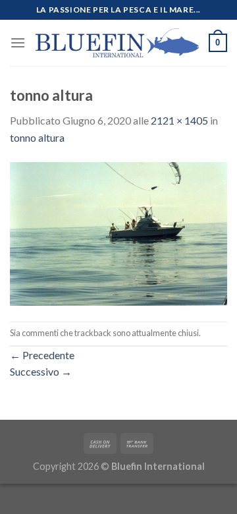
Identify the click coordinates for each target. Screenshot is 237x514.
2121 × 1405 (179, 120)
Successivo (41, 371)
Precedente (42, 355)
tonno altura (37, 137)
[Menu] (18, 42)
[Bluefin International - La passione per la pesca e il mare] (117, 42)
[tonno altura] (118, 232)
